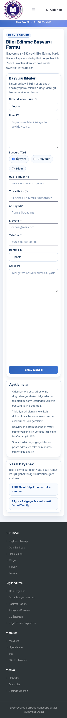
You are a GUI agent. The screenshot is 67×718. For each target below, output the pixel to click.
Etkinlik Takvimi (17, 660)
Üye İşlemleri (16, 647)
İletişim (12, 573)
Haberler (13, 677)
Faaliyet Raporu (17, 603)
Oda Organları (16, 591)
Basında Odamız (18, 690)
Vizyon (12, 566)
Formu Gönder (33, 369)
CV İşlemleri (15, 616)
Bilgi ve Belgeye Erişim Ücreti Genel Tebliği (31, 503)
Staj (10, 653)
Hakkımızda (15, 553)
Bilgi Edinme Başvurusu (22, 623)
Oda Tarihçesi (16, 547)
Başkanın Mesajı (18, 541)
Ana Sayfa (23, 22)
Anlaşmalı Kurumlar (19, 610)
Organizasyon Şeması (21, 597)
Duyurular (14, 684)
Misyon (12, 560)
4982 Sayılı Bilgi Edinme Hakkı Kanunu (31, 489)
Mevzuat (13, 640)
